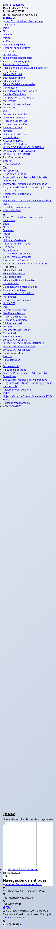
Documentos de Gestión (16, 134)
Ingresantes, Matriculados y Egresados (25, 184)
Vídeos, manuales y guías (17, 61)
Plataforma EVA (11, 164)
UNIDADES (9, 107)
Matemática (9, 101)
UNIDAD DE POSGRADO (16, 154)
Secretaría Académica (15, 114)
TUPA (6, 197)
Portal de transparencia (16, 207)
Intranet (7, 160)
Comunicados (11, 137)
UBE (5, 111)
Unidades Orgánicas (14, 44)
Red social (8, 51)
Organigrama (10, 54)
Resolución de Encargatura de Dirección (25, 67)
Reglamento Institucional (17, 193)
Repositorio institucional (17, 104)
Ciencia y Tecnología (14, 94)
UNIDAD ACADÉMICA (15, 144)
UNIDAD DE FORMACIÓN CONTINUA (23, 147)
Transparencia (11, 170)
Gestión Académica (14, 117)
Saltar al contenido (13, 4)
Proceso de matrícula (15, 120)
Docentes (8, 34)
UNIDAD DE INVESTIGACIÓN (19, 150)
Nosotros (8, 31)
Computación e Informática (18, 97)
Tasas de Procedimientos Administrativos (26, 177)
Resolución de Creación (16, 64)
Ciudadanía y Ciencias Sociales (20, 91)
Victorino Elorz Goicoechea (23, 869)
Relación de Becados (14, 174)
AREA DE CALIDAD (13, 140)
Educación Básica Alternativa (19, 84)
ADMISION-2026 (12, 210)
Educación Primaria (14, 77)
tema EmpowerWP (13, 917)
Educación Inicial (12, 74)
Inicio (6, 28)
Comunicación (11, 87)
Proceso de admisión (15, 124)
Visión (6, 41)
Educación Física (12, 81)
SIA (5, 167)
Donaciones (9, 180)
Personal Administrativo (16, 47)
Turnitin (7, 130)
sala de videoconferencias (17, 57)
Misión (7, 38)
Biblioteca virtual (12, 127)
